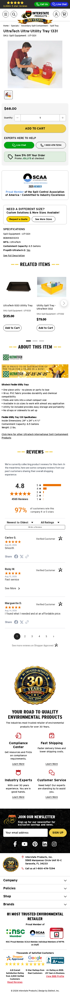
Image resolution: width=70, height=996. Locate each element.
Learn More (18, 764)
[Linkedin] (45, 844)
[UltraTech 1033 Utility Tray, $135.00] (18, 287)
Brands (8, 904)
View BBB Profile (55, 976)
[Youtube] (24, 844)
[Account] (56, 14)
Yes (28, 250)
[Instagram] (54, 844)
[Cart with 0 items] (64, 14)
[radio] (51, 485)
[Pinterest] (35, 844)
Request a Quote (18, 219)
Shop (7, 896)
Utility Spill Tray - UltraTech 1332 (46, 307)
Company (10, 880)
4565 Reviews (23, 499)
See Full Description (14, 255)
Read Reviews (14, 982)
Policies (9, 888)
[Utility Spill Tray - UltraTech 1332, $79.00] (51, 287)
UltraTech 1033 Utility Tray (18, 305)
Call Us (44, 4)
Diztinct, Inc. (53, 990)
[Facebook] (15, 844)
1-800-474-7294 (52, 145)
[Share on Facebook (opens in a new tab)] (16, 557)
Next (64, 303)
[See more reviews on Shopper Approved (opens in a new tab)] (27, 556)
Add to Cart (12, 327)
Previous (6, 303)
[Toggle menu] (5, 14)
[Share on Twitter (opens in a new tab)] (22, 556)
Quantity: (8, 117)
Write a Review (35, 527)
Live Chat (61, 4)
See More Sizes (43, 219)
